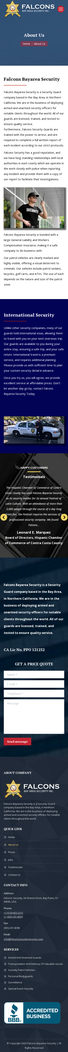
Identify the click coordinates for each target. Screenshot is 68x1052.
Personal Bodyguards (20, 976)
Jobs (10, 859)
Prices (11, 852)
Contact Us (14, 874)
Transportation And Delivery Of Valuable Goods (35, 964)
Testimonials (15, 867)
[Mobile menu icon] (60, 9)
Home (11, 837)
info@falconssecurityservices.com (23, 939)
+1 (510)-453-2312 (13, 913)
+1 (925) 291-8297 (13, 916)
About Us (13, 844)
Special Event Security (20, 988)
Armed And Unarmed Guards (24, 957)
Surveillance (15, 982)
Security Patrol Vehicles (21, 970)
